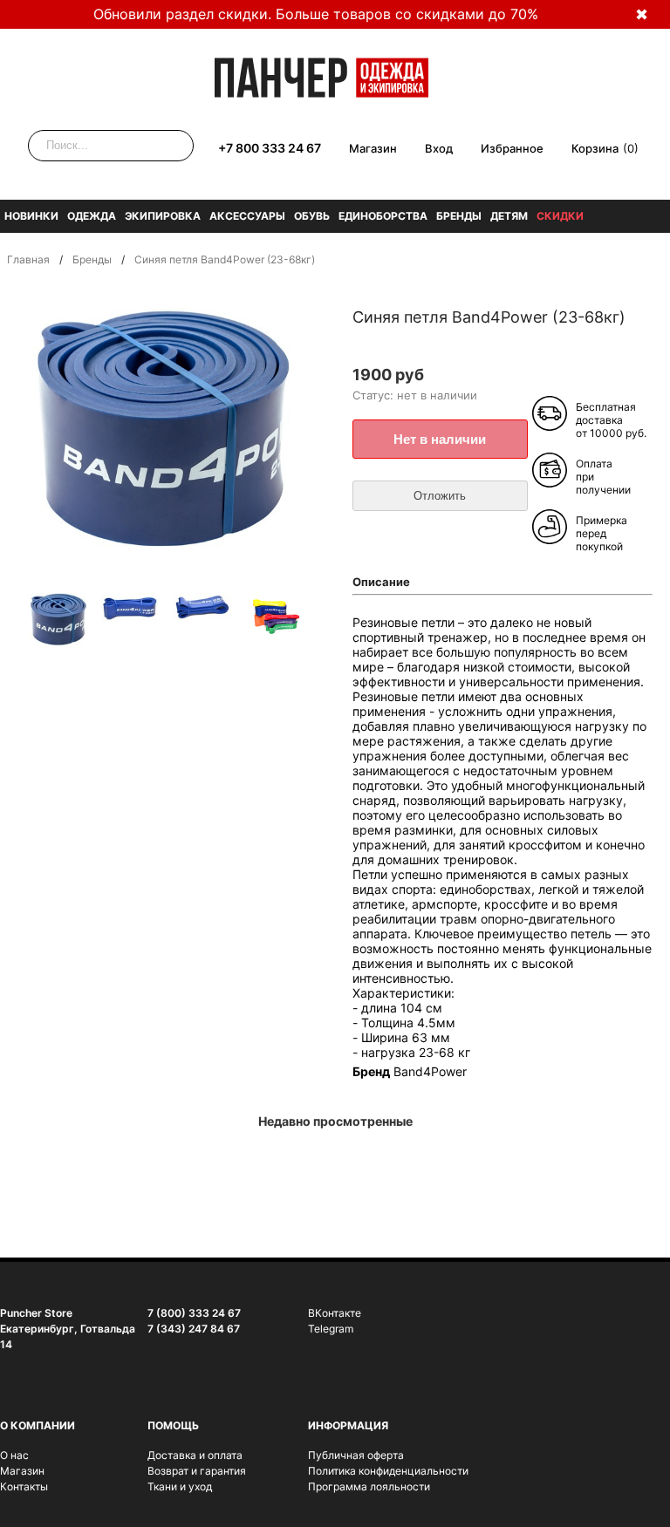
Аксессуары (247, 215)
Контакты (24, 1486)
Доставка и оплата (195, 1455)
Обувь (312, 215)
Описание (381, 582)
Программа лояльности (369, 1486)
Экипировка (163, 215)
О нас (14, 1455)
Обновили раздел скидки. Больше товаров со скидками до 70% (315, 14)
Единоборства (382, 215)
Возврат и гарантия (196, 1470)
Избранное (512, 148)
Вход (439, 148)
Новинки (31, 215)
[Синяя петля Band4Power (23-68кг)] (59, 622)
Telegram (330, 1328)
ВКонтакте (334, 1312)
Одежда (91, 215)
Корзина (595, 148)
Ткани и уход (179, 1486)
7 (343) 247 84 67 (193, 1328)
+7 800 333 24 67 (269, 147)
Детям (509, 215)
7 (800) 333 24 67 (194, 1312)
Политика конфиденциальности (388, 1470)
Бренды (459, 215)
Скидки (560, 215)
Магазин (373, 148)
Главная (28, 259)
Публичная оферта (356, 1455)
